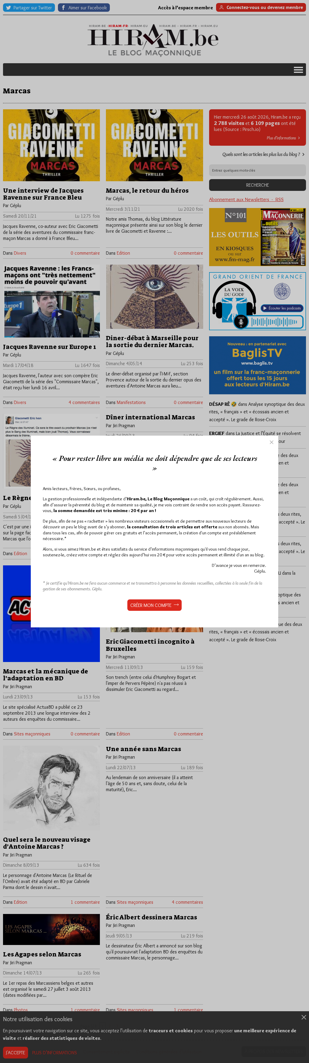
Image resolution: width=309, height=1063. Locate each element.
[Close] (271, 442)
